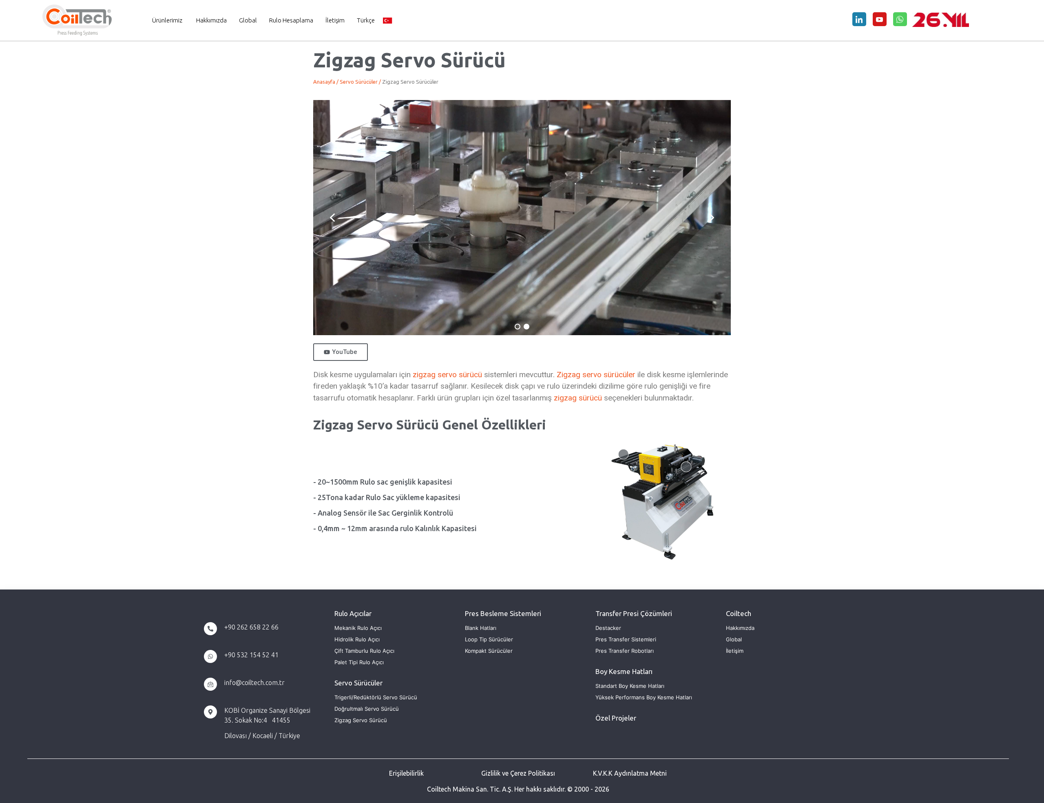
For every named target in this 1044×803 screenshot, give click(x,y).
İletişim (335, 20)
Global (248, 20)
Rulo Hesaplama (291, 20)
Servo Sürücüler (359, 82)
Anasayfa (324, 82)
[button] (332, 218)
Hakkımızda (211, 20)
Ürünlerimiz (167, 20)
